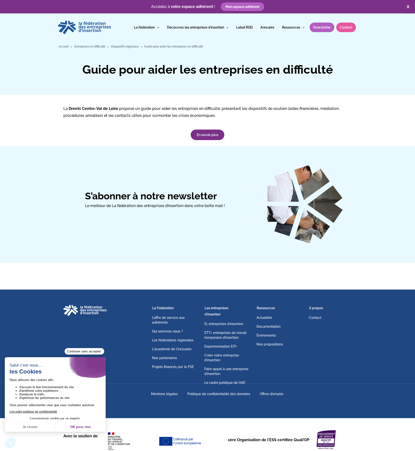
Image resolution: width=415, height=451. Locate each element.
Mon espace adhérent (242, 7)
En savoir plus (207, 135)
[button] (157, 27)
